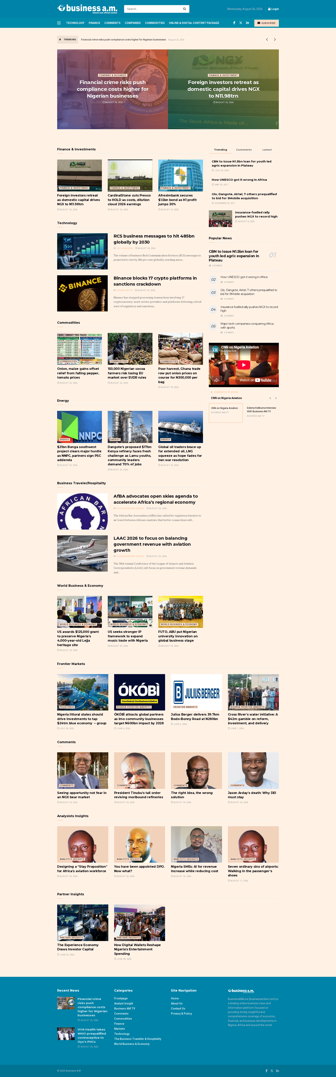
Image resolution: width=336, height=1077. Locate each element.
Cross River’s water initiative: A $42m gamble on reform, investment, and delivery (253, 719)
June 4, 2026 (180, 724)
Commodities (155, 23)
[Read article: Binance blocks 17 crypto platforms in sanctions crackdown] (82, 293)
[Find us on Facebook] (234, 23)
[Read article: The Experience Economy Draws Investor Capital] (82, 922)
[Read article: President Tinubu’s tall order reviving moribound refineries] (139, 770)
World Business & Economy (132, 1043)
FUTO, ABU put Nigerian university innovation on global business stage (178, 636)
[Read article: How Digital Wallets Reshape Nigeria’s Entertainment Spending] (139, 922)
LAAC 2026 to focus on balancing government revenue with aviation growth (152, 544)
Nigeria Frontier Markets (134, 707)
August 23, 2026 (146, 290)
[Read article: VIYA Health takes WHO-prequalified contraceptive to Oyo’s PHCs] (66, 1033)
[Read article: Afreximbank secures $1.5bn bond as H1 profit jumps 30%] (180, 175)
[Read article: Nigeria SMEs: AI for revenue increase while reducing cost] (196, 844)
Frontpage (67, 707)
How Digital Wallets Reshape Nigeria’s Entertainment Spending (137, 949)
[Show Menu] (59, 23)
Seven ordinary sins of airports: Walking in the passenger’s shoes (253, 871)
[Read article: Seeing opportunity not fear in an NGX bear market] (82, 770)
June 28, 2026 (123, 959)
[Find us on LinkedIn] (247, 23)
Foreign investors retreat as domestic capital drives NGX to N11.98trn (223, 89)
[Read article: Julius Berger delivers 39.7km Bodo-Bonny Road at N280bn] (196, 692)
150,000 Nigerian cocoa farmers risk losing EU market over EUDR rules (127, 373)
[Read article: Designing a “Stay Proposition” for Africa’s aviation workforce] (82, 844)
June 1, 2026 (237, 728)
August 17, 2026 (239, 881)
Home (175, 998)
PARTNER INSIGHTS (71, 937)
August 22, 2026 (119, 383)
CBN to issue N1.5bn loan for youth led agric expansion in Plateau (234, 255)
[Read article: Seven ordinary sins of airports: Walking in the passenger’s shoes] (253, 844)
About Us (177, 1003)
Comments (112, 23)
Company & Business (112, 75)
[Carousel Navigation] (273, 398)
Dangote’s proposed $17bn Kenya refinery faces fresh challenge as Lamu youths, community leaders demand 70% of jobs (129, 455)
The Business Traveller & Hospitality (137, 1038)
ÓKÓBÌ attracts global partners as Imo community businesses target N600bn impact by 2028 (139, 719)
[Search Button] (185, 9)
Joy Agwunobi (125, 248)
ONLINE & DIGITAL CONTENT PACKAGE (194, 23)
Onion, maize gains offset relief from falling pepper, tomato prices (78, 373)
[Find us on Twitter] (240, 23)
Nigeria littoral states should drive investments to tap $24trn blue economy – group (81, 719)
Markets (119, 1028)
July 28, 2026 (66, 728)
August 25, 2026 (114, 102)
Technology (75, 23)
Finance (94, 23)
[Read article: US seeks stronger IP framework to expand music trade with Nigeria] (130, 612)
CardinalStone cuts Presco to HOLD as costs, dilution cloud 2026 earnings (129, 200)
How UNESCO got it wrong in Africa (239, 180)
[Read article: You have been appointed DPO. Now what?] (139, 844)
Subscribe (268, 23)
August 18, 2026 (169, 387)
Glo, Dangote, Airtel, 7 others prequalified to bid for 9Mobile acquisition (248, 292)
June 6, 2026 (123, 728)
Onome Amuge (125, 290)
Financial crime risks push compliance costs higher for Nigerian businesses (123, 39)
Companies (133, 23)
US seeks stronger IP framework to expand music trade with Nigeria (128, 636)
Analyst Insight (123, 1003)
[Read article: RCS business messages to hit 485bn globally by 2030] (82, 251)
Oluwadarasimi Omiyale (130, 508)
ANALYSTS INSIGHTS (72, 859)
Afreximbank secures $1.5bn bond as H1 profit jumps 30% (177, 200)
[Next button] (276, 398)
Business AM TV (124, 1008)
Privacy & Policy (181, 1013)
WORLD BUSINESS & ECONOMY (78, 624)
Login (275, 9)
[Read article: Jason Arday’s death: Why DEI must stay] (253, 770)
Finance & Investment (223, 75)
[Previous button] (270, 398)
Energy (64, 439)
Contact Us (178, 1008)
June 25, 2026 (66, 954)
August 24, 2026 (169, 209)
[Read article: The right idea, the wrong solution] (196, 770)
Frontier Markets (185, 707)
